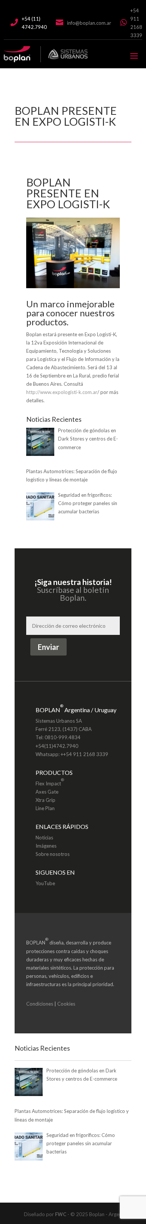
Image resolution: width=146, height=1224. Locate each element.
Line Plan (45, 808)
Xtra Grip (45, 800)
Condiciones (39, 1004)
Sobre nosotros (53, 854)
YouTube (45, 883)
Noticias (44, 838)
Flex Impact (50, 781)
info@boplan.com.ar (89, 23)
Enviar (48, 646)
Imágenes (46, 846)
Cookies (66, 1004)
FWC (60, 1214)
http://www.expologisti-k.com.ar (61, 392)
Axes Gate (47, 792)
